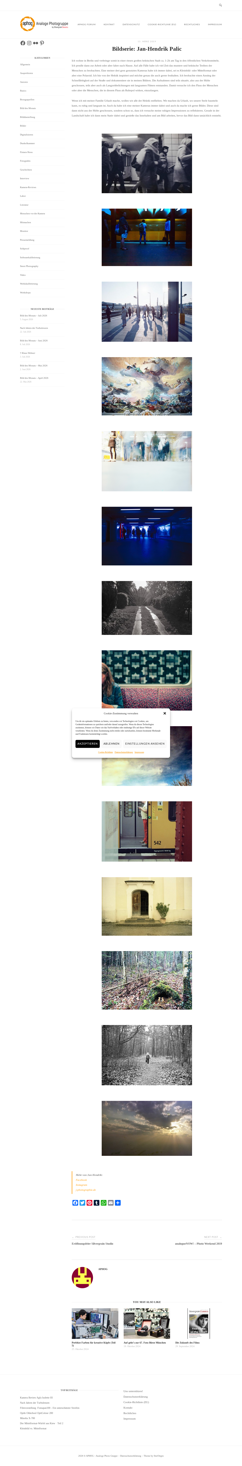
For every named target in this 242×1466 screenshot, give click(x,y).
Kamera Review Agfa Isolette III (36, 1397)
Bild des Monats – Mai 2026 (33, 365)
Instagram (81, 1184)
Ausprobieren (26, 73)
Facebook (81, 1180)
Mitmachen (25, 222)
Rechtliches (192, 24)
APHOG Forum (87, 24)
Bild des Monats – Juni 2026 (34, 340)
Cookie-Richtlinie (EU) (162, 24)
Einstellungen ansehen (145, 743)
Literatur (24, 204)
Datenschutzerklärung (124, 752)
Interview (24, 178)
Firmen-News (26, 152)
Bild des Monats (28, 108)
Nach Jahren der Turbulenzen (34, 328)
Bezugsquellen (27, 99)
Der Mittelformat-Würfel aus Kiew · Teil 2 (41, 1423)
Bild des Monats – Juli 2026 (33, 315)
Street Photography (29, 266)
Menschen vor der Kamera (32, 213)
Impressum (139, 752)
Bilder (23, 125)
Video (23, 275)
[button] (165, 713)
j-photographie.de (86, 1189)
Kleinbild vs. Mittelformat (33, 1428)
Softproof (24, 248)
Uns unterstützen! (133, 1391)
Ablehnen (111, 743)
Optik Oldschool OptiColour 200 (36, 1413)
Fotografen (25, 161)
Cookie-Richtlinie (105, 752)
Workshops (25, 292)
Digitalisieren (26, 134)
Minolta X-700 (27, 1418)
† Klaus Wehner (27, 353)
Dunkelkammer (27, 143)
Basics (23, 90)
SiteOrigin (159, 1455)
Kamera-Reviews (28, 187)
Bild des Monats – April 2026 (34, 378)
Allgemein (25, 64)
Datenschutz (131, 24)
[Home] (44, 30)
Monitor (24, 231)
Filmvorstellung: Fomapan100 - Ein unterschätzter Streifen (49, 1408)
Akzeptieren (87, 743)
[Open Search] (220, 5)
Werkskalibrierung (29, 283)
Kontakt (109, 24)
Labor (23, 196)
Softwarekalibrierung (30, 257)
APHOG (103, 1269)
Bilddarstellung (27, 117)
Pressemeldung (27, 240)
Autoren (24, 82)
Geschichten (26, 169)
